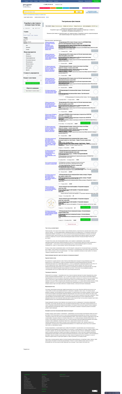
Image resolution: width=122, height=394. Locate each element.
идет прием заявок (28, 17)
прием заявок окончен (40, 17)
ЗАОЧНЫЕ (53, 8)
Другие (43, 382)
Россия (25, 35)
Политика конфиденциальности (30, 388)
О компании (27, 374)
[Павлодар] (44, 39)
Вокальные (44, 377)
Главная (26, 1)
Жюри (25, 376)
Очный (27, 49)
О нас (31, 1)
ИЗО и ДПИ (44, 385)
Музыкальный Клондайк (28, 386)
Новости (44, 391)
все (48, 17)
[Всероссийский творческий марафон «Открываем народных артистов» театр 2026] (51, 208)
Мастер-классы (45, 386)
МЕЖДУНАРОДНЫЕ (74, 8)
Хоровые (43, 376)
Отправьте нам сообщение (113, 392)
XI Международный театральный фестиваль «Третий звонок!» (74, 93)
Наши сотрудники (27, 382)
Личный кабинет (88, 1)
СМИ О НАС (26, 380)
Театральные (44, 384)
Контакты (56, 1)
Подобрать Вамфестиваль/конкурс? (92, 12)
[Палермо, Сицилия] (44, 41)
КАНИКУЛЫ (65, 8)
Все (27, 45)
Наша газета (62, 374)
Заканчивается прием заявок (33, 90)
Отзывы (36, 1)
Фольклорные (44, 381)
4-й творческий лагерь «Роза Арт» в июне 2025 (70, 165)
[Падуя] (44, 40)
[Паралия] (44, 43)
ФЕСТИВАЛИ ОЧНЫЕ (44, 8)
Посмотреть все (72, 224)
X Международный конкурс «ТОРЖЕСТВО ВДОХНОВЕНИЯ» (73, 153)
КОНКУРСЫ (59, 8)
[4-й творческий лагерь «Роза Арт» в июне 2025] (51, 163)
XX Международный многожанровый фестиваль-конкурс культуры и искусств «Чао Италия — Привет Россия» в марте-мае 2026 (75, 140)
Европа (28, 35)
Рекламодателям (27, 381)
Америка (36, 35)
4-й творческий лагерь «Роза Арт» (67, 167)
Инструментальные (45, 380)
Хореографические (45, 378)
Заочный (28, 47)
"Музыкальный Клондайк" (65, 376)
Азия (32, 35)
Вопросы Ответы (42, 1)
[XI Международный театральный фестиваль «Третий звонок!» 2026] (51, 92)
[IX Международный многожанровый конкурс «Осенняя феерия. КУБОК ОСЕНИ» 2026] (51, 214)
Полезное (50, 1)
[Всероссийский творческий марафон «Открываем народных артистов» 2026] (51, 190)
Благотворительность (28, 385)
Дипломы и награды (28, 384)
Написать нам (58, 4)
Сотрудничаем (27, 378)
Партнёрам (96, 1)
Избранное (80, 1)
